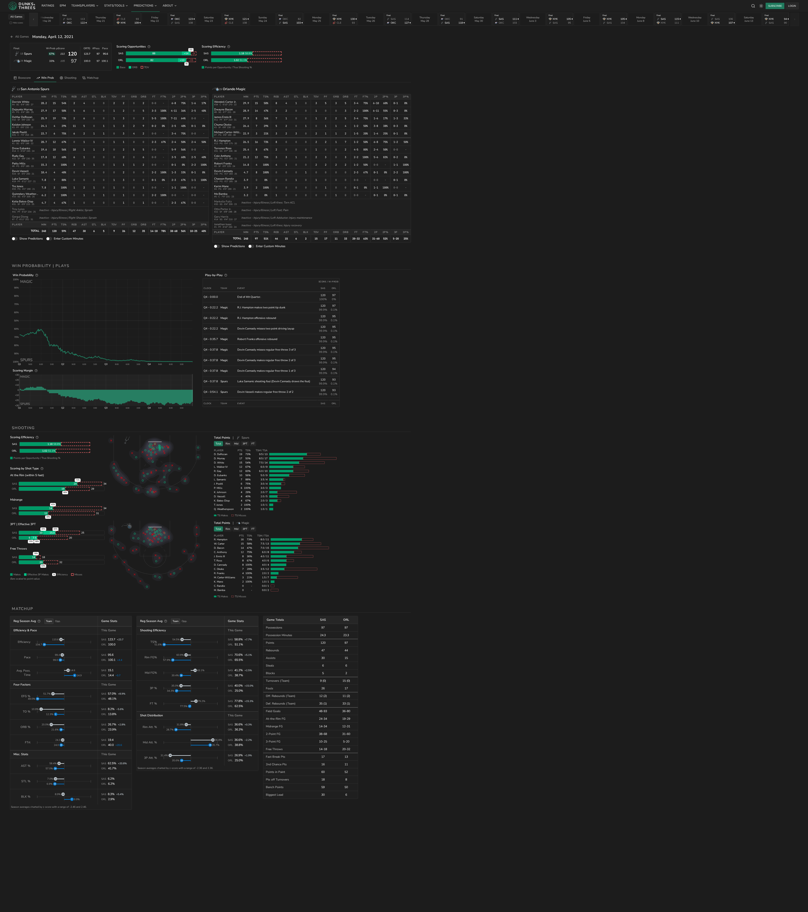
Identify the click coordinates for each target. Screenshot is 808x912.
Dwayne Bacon (223, 109)
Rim (228, 443)
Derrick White (20, 102)
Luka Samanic (20, 179)
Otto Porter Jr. (222, 209)
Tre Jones (17, 186)
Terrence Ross (222, 148)
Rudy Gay (18, 156)
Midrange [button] (16, 500)
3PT (245, 443)
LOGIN (792, 6)
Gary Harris (221, 217)
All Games (16, 16)
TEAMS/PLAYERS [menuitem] (83, 6)
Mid (236, 443)
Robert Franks (223, 163)
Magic (28, 61)
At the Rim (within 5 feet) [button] (27, 475)
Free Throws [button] (18, 549)
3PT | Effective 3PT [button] (23, 524)
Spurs (28, 54)
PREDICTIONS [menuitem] (143, 6)
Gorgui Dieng (20, 217)
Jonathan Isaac (223, 224)
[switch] (15, 239)
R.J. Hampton (222, 141)
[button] (106, 320)
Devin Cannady (223, 171)
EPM (63, 6)
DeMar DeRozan (22, 117)
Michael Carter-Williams (229, 132)
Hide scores (18, 22)
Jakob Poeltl (19, 132)
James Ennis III (222, 117)
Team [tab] (49, 621)
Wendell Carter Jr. (225, 102)
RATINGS (48, 6)
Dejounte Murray (22, 109)
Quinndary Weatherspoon (28, 194)
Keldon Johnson (21, 125)
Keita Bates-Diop (22, 201)
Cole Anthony (222, 156)
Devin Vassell (20, 171)
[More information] (148, 46)
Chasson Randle (224, 179)
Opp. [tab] (58, 621)
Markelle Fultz (223, 201)
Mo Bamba (220, 194)
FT (252, 443)
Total (218, 443)
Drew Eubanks (21, 148)
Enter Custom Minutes (68, 239)
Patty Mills (18, 163)
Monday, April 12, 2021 (52, 36)
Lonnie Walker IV (22, 141)
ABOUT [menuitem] (168, 6)
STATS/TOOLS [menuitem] (114, 6)
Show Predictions (31, 239)
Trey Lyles (18, 209)
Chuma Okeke (222, 125)
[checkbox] (10, 23)
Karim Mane (221, 186)
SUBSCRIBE (775, 6)
